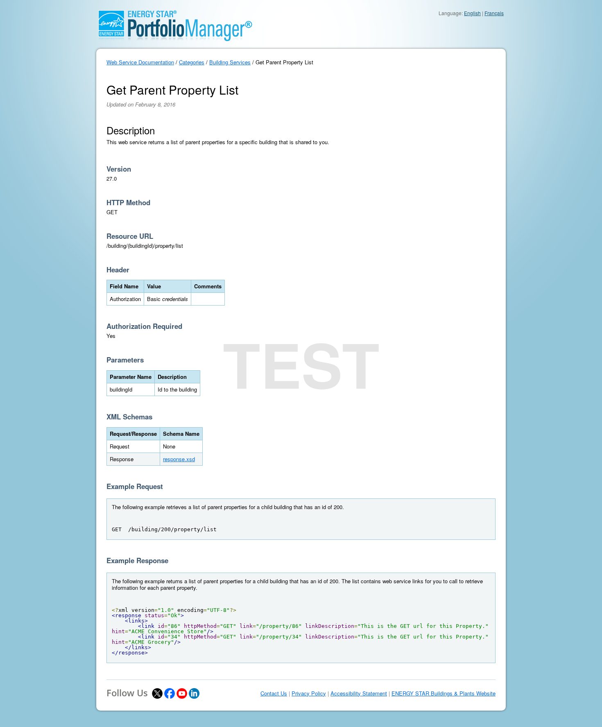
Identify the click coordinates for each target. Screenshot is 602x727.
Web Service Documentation (140, 62)
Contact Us (273, 693)
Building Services (230, 62)
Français (494, 12)
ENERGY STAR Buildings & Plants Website (444, 693)
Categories (191, 62)
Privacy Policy (309, 693)
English (472, 12)
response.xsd (179, 459)
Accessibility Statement (358, 693)
